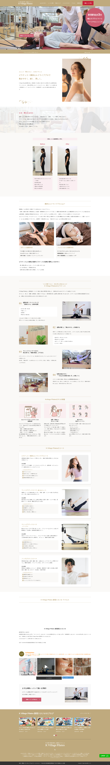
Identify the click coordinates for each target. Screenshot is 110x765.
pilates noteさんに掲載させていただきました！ (33, 51)
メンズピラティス (75, 753)
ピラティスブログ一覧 (84, 713)
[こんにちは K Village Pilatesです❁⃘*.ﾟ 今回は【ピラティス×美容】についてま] (64, 666)
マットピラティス (58, 753)
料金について (58, 3)
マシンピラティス (67, 753)
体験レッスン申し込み (84, 753)
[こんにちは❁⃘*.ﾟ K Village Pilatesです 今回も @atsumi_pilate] (46, 666)
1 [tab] (54, 735)
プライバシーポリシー (55, 757)
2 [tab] (56, 735)
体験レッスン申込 (88, 3)
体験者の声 (79, 3)
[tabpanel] (56, 725)
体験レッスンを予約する (31, 699)
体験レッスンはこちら (26, 37)
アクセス (73, 3)
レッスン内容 (50, 3)
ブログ (26, 731)
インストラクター (66, 3)
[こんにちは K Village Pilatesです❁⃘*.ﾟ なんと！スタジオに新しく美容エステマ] (28, 666)
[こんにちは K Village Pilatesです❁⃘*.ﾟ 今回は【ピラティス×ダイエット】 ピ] (82, 666)
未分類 (81, 731)
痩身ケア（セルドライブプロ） (47, 753)
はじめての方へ (43, 3)
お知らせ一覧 (87, 52)
